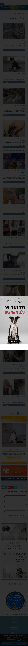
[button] (2, 297)
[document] (14, 323)
